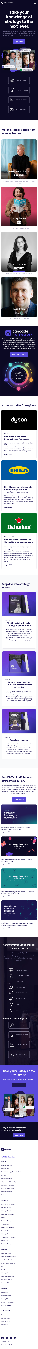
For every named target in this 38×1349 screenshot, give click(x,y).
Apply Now (19, 1135)
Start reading (19, 799)
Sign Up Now (19, 42)
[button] (35, 3)
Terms (4, 1341)
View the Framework (19, 354)
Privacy (9, 1341)
